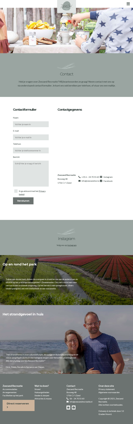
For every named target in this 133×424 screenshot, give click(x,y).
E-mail (16, 130)
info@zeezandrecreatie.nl (93, 181)
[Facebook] (106, 181)
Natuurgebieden (42, 392)
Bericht (16, 157)
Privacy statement (106, 389)
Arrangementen (9, 392)
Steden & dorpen (42, 395)
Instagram (72, 245)
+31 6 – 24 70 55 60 (90, 177)
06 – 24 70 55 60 (77, 398)
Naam (15, 117)
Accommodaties (10, 389)
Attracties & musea (43, 398)
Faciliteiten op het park (13, 395)
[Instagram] (106, 177)
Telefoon (17, 144)
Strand (37, 389)
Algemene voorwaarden (109, 392)
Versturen (23, 200)
